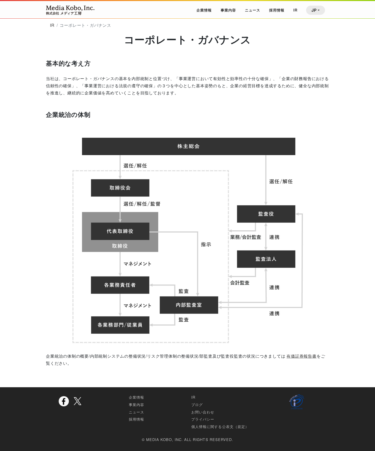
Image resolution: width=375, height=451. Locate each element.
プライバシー (202, 419)
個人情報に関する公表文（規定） (220, 426)
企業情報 (204, 9)
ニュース (252, 9)
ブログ (197, 404)
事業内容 (228, 9)
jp (314, 10)
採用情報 (276, 9)
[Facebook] (64, 401)
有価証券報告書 (301, 356)
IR (295, 9)
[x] (79, 402)
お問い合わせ (202, 412)
